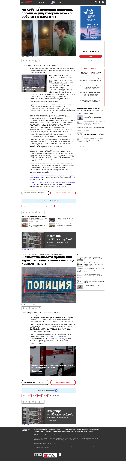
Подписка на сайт (39, 431)
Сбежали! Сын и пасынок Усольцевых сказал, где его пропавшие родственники (94, 123)
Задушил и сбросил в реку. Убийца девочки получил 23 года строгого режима (91, 80)
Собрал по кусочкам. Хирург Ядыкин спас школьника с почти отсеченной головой (94, 129)
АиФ (35, 56)
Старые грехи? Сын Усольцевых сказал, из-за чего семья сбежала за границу (94, 281)
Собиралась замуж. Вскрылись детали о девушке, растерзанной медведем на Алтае (93, 276)
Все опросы (91, 60)
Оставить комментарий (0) (63, 192)
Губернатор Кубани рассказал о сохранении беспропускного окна (64, 220)
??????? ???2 (81, 147)
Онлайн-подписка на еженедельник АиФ (88, 429)
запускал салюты (56, 336)
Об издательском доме (40, 429)
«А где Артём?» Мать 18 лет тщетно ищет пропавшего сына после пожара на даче (93, 112)
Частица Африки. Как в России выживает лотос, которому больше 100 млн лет (93, 264)
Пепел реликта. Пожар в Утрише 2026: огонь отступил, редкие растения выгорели (90, 87)
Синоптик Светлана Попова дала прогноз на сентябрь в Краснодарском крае (90, 94)
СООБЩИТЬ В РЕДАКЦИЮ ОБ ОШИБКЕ (84, 431)
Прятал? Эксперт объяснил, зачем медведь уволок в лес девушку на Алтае (93, 140)
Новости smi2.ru (27, 249)
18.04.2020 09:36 (26, 7)
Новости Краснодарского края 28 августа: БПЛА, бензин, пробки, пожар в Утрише (90, 73)
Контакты (48, 431)
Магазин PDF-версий (69, 429)
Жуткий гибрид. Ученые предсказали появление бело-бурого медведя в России (94, 270)
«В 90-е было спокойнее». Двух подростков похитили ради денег (93, 258)
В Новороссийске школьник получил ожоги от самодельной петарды (52, 366)
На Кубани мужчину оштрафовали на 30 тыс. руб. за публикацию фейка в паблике (38, 220)
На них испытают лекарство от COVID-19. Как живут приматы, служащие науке (37, 225)
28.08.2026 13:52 (26, 254)
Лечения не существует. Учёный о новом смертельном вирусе (93, 286)
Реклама (59, 429)
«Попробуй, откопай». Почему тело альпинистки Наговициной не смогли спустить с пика (93, 117)
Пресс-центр (52, 429)
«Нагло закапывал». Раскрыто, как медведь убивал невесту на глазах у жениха (94, 134)
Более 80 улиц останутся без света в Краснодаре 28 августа (90, 101)
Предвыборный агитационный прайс (63, 431)
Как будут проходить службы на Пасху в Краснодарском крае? (64, 224)
